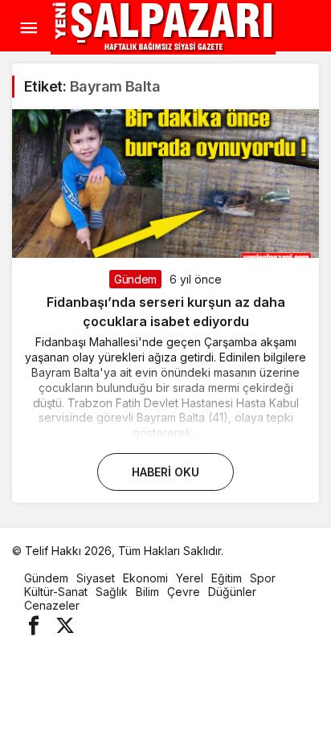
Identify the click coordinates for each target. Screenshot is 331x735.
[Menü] (28, 28)
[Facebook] (33, 623)
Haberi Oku (165, 472)
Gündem (135, 279)
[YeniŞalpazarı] (163, 26)
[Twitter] (65, 623)
